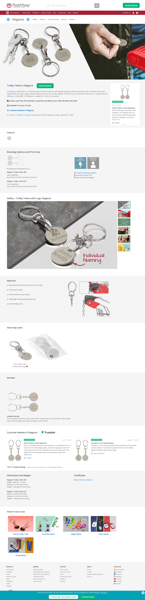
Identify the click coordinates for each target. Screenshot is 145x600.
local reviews (39, 467)
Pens (54, 13)
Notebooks (62, 13)
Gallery (35, 19)
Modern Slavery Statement (95, 574)
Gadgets (8, 586)
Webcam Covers (11, 577)
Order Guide (64, 570)
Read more (116, 120)
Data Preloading (38, 570)
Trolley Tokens (14, 85)
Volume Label (37, 581)
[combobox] (70, 5)
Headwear (9, 581)
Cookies (89, 572)
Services (64, 19)
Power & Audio (46, 13)
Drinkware (35, 13)
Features (43, 19)
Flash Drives (26, 13)
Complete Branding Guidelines (86, 173)
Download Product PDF (83, 175)
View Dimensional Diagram (85, 178)
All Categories (14, 13)
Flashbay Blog (119, 570)
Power (8, 574)
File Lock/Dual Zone (39, 579)
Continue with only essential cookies (63, 597)
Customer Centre (65, 572)
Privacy (89, 577)
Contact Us (126, 13)
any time (104, 593)
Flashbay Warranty (65, 577)
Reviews (72, 19)
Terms (89, 570)
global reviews (54, 467)
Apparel (75, 13)
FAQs (61, 574)
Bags (69, 13)
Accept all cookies (88, 597)
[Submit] (48, 5)
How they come (53, 19)
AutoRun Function (38, 577)
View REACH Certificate (84, 480)
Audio (8, 584)
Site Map (62, 581)
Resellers (62, 579)
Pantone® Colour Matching (41, 572)
